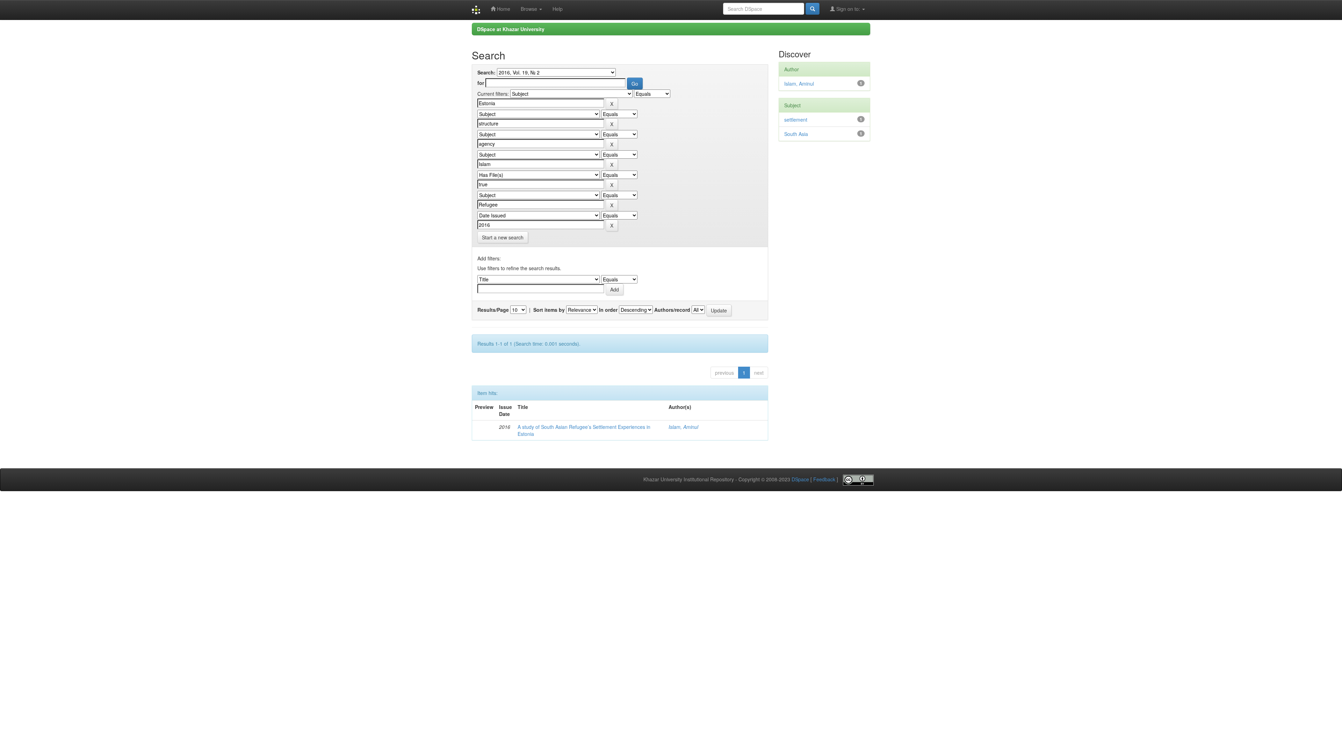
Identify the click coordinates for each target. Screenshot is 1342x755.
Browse (530, 8)
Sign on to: (848, 8)
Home (503, 8)
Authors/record (672, 309)
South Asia (796, 133)
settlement (795, 119)
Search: (486, 72)
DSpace (800, 479)
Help (558, 8)
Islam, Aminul (683, 426)
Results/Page (493, 309)
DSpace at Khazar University (510, 29)
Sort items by (549, 309)
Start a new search (503, 237)
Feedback (824, 479)
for (480, 82)
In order (608, 309)
